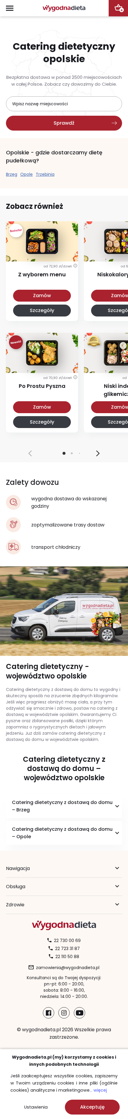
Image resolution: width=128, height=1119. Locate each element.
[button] (98, 453)
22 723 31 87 (67, 949)
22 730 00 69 (67, 941)
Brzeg (11, 174)
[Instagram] (64, 1012)
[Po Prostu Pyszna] (42, 365)
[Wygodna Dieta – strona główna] (64, 8)
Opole (26, 174)
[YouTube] (79, 1012)
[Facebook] (48, 1012)
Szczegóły (42, 310)
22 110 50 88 (67, 957)
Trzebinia (45, 174)
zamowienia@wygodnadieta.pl (67, 968)
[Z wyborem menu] (42, 254)
